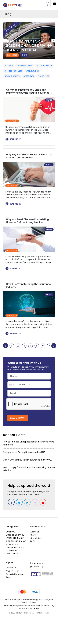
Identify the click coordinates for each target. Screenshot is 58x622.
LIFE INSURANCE (32, 71)
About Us (34, 531)
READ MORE (13, 139)
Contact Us (11, 567)
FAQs (32, 541)
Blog (8, 577)
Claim (33, 535)
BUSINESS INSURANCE (13, 71)
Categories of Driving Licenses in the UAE (24, 452)
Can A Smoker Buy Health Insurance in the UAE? (29, 45)
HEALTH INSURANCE (44, 66)
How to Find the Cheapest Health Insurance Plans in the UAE (28, 443)
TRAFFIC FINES (43, 76)
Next (53, 41)
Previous (5, 41)
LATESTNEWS (28, 76)
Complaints (35, 538)
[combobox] (11, 385)
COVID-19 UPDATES (12, 76)
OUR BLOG (8, 66)
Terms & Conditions (15, 574)
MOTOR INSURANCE (25, 66)
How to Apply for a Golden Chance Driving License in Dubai (29, 469)
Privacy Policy (12, 570)
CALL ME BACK (17, 418)
